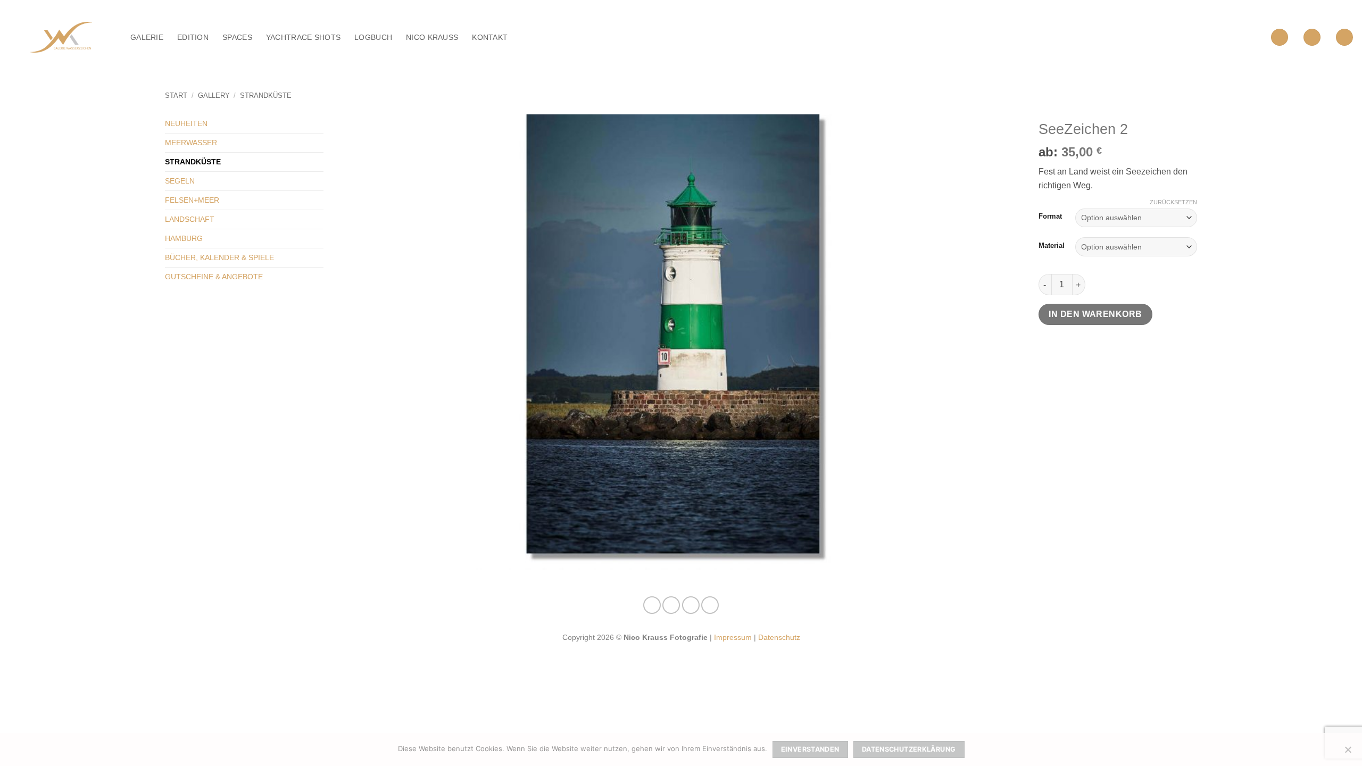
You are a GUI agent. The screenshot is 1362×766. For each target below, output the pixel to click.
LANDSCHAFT (189, 219)
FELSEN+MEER (192, 200)
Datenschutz (779, 637)
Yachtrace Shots (303, 37)
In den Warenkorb (1095, 314)
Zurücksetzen (1173, 202)
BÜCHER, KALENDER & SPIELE (219, 257)
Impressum (733, 637)
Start (176, 95)
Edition (193, 37)
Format (1050, 216)
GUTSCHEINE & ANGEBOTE (214, 276)
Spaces (237, 37)
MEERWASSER (191, 142)
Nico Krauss (432, 37)
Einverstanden (810, 749)
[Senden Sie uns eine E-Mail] (691, 605)
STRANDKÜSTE (266, 95)
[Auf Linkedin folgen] (710, 605)
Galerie (146, 37)
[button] (1279, 37)
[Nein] (1347, 752)
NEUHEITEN (186, 123)
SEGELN (180, 181)
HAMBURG (184, 238)
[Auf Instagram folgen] (671, 605)
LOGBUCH (373, 37)
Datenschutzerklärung (909, 749)
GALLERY (214, 95)
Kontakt (490, 37)
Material (1052, 245)
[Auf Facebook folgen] (652, 605)
